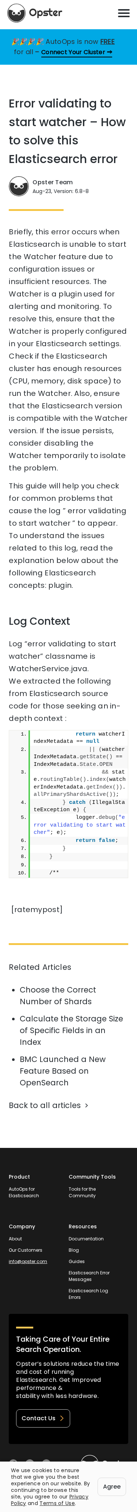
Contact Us (39, 1418)
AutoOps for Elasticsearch (24, 1192)
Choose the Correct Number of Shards (58, 995)
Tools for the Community (82, 1192)
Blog (74, 1250)
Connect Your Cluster (73, 52)
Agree (112, 1486)
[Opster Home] (34, 13)
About (15, 1239)
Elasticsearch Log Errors (88, 1294)
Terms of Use (57, 1503)
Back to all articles (45, 1105)
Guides (77, 1261)
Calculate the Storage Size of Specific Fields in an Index (71, 1030)
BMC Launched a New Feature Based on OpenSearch (63, 1071)
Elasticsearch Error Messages (89, 1276)
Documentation (86, 1239)
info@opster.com (28, 1261)
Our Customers (25, 1250)
